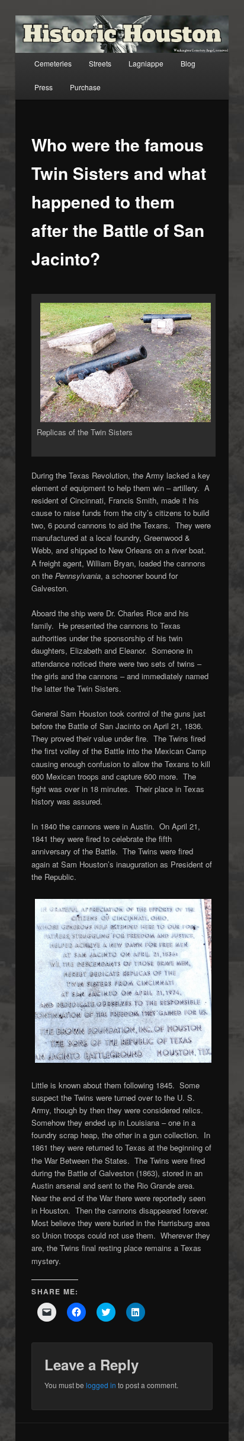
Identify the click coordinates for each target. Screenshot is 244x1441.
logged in (101, 1385)
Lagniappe (146, 63)
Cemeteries (53, 63)
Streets (100, 63)
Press (43, 87)
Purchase (85, 87)
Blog (188, 63)
